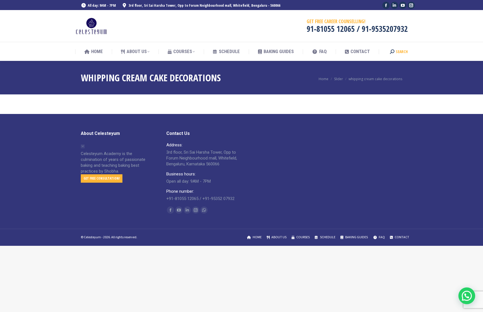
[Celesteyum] (91, 26)
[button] (466, 295)
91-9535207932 (385, 28)
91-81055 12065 (331, 28)
